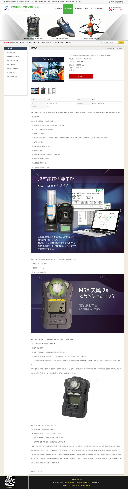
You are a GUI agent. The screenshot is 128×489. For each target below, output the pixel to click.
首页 (114, 48)
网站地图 (88, 485)
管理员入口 (82, 485)
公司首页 (58, 9)
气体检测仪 (11, 52)
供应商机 (68, 9)
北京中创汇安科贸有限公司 (84, 482)
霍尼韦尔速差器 (13, 68)
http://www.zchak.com (36, 471)
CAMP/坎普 (11, 72)
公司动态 (98, 9)
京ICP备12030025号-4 (70, 482)
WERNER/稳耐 (12, 76)
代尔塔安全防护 (13, 60)
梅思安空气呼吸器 (13, 56)
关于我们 (88, 9)
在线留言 (81, 76)
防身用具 (82, 61)
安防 (77, 61)
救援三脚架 (11, 64)
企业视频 (78, 9)
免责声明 (76, 485)
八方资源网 (71, 485)
